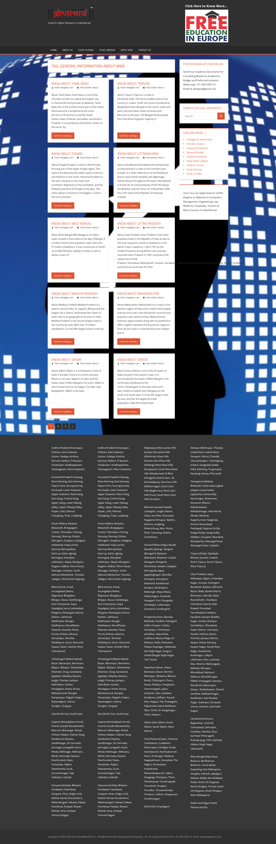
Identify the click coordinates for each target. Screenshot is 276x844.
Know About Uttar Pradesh (139, 223)
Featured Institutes (197, 148)
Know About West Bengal (71, 223)
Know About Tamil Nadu (70, 83)
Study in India (86, 50)
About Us (67, 50)
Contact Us (144, 50)
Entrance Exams (195, 143)
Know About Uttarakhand (138, 153)
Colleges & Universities (199, 139)
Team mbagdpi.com (63, 87)
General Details (195, 152)
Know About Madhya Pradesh (74, 293)
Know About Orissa (132, 359)
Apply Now (127, 50)
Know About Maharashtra (138, 293)
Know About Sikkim (66, 359)
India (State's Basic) (89, 87)
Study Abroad (107, 50)
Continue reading (62, 135)
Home (53, 50)
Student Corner (195, 165)
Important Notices (197, 156)
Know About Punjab (66, 153)
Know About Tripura (133, 83)
